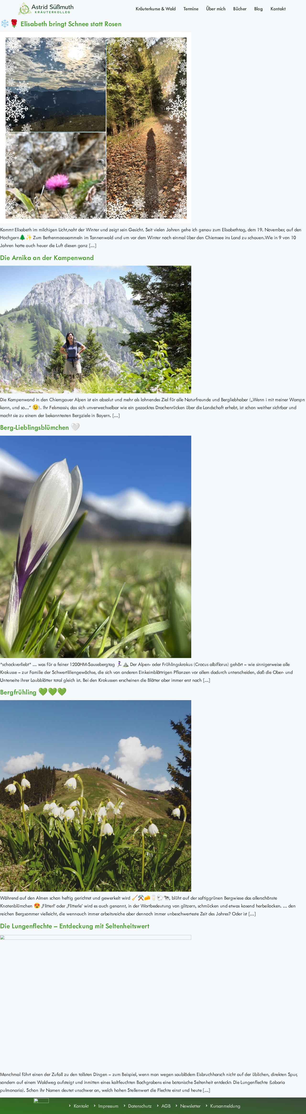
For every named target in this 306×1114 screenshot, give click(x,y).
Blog (258, 8)
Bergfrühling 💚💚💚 (33, 691)
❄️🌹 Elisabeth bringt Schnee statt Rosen (60, 23)
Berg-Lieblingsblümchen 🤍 (40, 427)
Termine (190, 8)
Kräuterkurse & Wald (156, 8)
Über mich (216, 8)
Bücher (239, 8)
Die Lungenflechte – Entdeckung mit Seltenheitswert (74, 925)
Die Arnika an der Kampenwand (47, 257)
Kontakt (277, 8)
